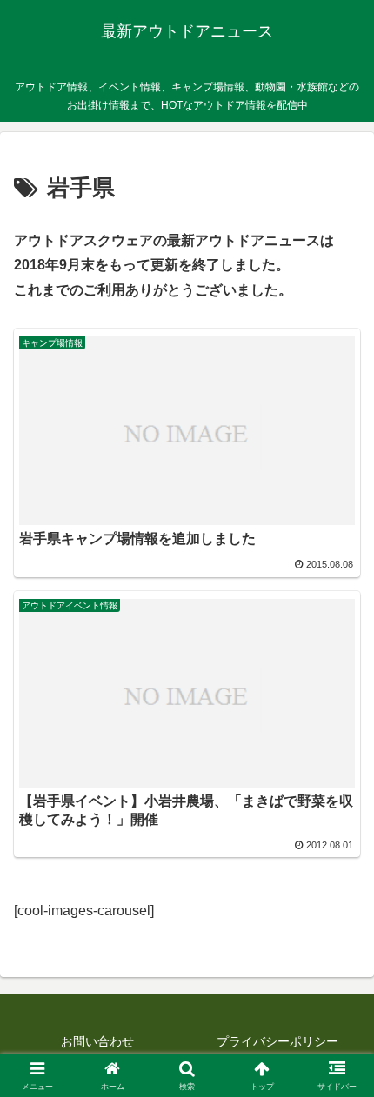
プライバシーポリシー (277, 1041)
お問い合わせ (97, 1041)
